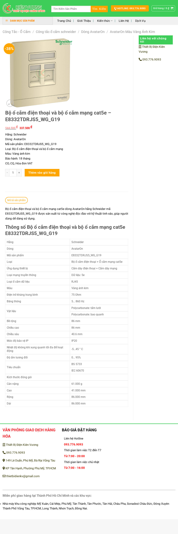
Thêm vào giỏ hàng (42, 172)
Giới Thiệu (84, 20)
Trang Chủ (64, 20)
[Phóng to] (10, 103)
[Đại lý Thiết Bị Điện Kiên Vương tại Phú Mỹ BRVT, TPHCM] (24, 8)
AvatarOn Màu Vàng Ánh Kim (132, 32)
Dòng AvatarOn (93, 32)
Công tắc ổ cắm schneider (56, 32)
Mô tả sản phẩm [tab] (16, 200)
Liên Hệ (124, 20)
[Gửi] (99, 9)
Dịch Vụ (140, 20)
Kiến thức (103, 20)
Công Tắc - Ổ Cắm (17, 32)
